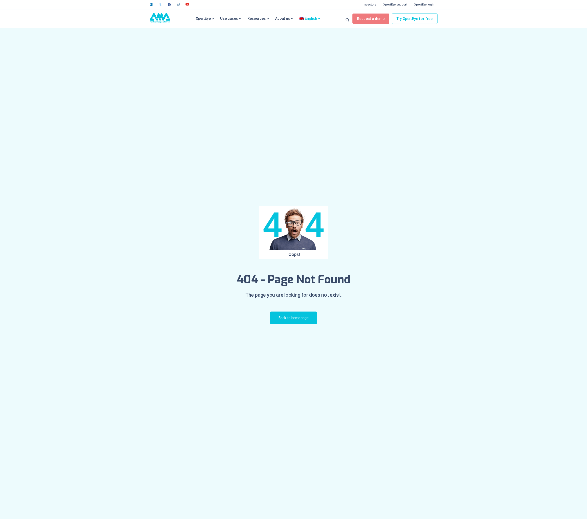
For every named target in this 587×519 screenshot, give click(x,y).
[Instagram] (178, 4)
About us (282, 18)
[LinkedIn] (151, 4)
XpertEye (203, 18)
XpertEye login (424, 4)
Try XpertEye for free (414, 19)
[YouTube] (187, 4)
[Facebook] (169, 4)
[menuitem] (309, 18)
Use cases (229, 18)
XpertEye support (395, 4)
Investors (369, 4)
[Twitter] (160, 4)
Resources (256, 18)
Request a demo (371, 19)
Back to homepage (293, 318)
